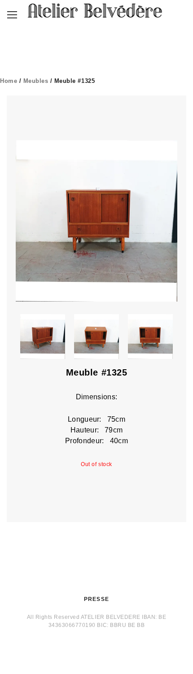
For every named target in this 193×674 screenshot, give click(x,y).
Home (8, 81)
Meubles (35, 81)
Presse (96, 599)
